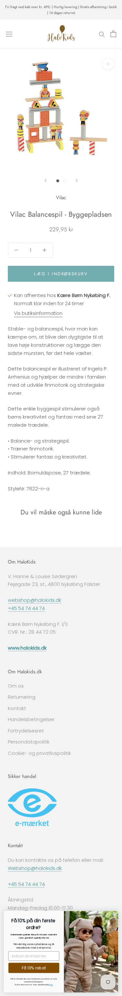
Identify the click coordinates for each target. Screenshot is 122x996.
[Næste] (77, 180)
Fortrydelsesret (26, 730)
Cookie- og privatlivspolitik (39, 753)
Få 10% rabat (34, 967)
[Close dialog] (115, 914)
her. (51, 985)
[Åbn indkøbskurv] (113, 34)
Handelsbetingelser (31, 719)
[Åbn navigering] (9, 33)
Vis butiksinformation (38, 313)
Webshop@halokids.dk (35, 868)
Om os (16, 685)
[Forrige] (46, 180)
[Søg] (102, 34)
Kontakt (17, 708)
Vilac (61, 197)
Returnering (21, 696)
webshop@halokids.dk (34, 600)
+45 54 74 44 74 (26, 608)
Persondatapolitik (28, 741)
